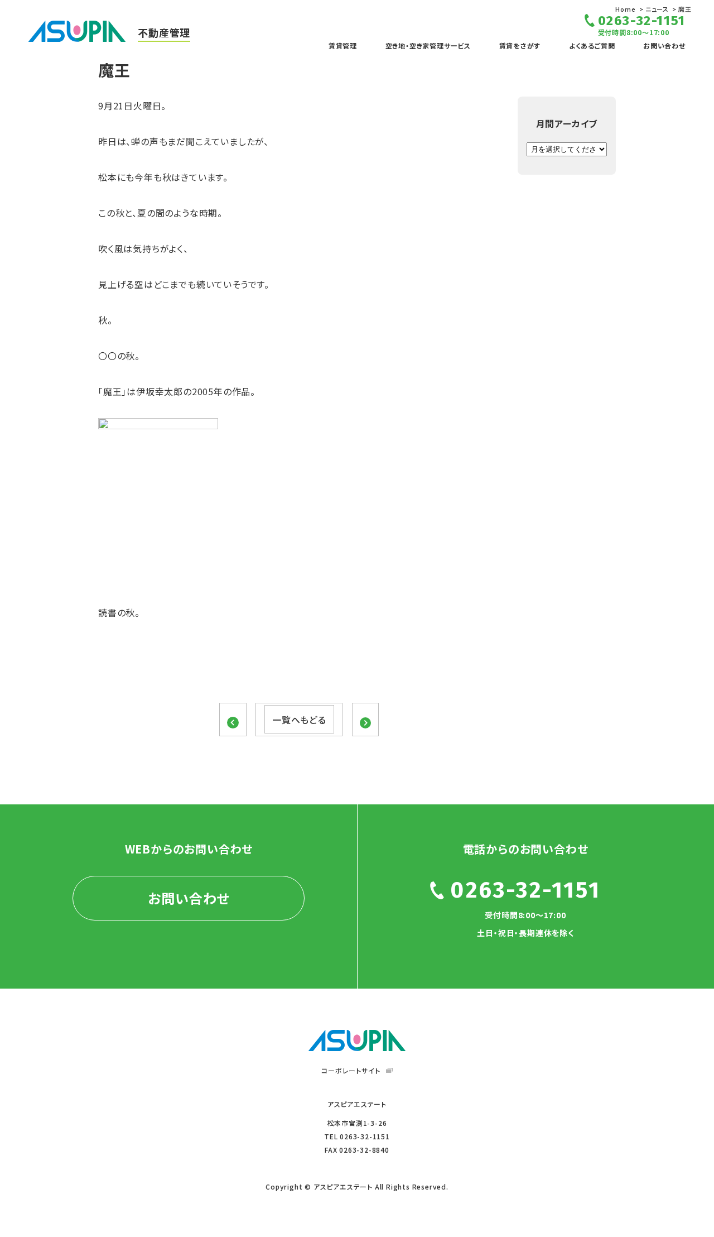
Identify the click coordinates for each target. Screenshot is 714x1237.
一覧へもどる (299, 719)
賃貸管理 (343, 45)
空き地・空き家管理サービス (428, 45)
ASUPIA (357, 1040)
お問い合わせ (664, 45)
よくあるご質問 (592, 45)
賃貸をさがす (520, 45)
